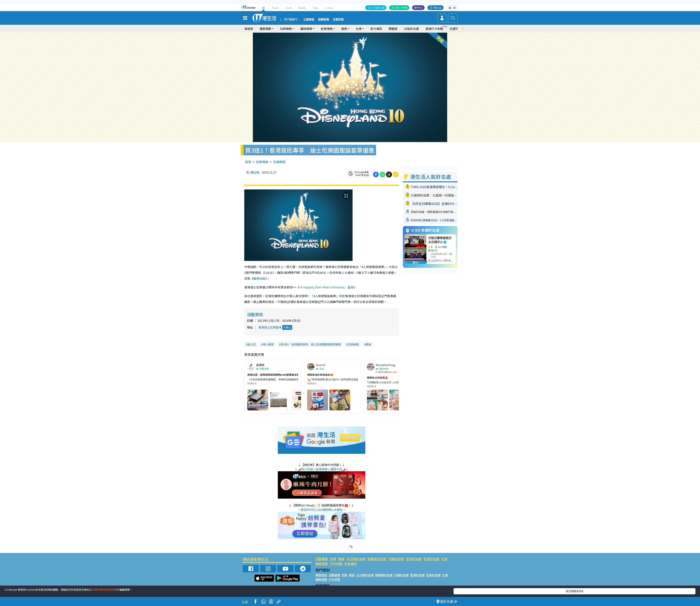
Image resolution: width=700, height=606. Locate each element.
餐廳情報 (321, 563)
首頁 (248, 162)
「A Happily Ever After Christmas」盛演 (326, 287)
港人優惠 (268, 344)
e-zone (329, 7)
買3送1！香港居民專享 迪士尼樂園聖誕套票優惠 (311, 344)
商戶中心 (418, 7)
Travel (275, 7)
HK (263, 7)
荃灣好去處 (413, 559)
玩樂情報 (262, 162)
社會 (444, 559)
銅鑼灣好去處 (377, 559)
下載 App (437, 7)
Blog (315, 7)
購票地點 (259, 278)
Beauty (302, 7)
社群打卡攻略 (400, 7)
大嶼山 (287, 327)
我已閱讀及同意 (575, 591)
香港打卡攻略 (434, 28)
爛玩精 (254, 172)
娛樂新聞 (323, 19)
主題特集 (455, 28)
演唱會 (248, 28)
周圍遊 (393, 28)
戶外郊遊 (336, 563)
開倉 (368, 344)
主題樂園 (279, 162)
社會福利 (351, 563)
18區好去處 (411, 28)
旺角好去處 (431, 559)
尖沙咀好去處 (356, 559)
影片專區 (376, 28)
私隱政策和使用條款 (103, 589)
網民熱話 (321, 575)
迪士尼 (252, 344)
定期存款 (338, 19)
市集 (333, 559)
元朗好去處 (396, 559)
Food (288, 7)
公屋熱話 (308, 19)
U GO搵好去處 (377, 7)
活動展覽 (321, 559)
